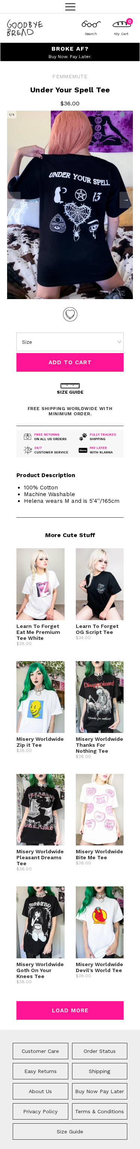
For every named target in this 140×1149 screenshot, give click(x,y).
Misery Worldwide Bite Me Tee (99, 854)
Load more (70, 1010)
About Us (40, 1091)
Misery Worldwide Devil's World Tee (99, 967)
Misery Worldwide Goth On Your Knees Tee (40, 970)
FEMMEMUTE (70, 76)
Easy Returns (40, 1071)
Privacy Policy (40, 1111)
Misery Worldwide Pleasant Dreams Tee (40, 857)
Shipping (99, 1071)
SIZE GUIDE (70, 392)
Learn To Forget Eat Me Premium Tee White (38, 632)
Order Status (100, 1051)
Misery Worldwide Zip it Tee (40, 742)
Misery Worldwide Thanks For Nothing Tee (99, 745)
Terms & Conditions (99, 1111)
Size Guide (70, 1131)
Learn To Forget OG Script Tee (97, 629)
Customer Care (40, 1051)
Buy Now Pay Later (99, 1091)
